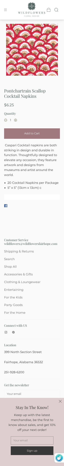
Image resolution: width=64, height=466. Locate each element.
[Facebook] (5, 205)
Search (9, 259)
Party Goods (13, 305)
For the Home (14, 313)
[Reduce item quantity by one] (5, 120)
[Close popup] (60, 401)
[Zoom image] (32, 50)
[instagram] (6, 332)
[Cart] (48, 10)
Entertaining (13, 290)
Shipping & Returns (19, 251)
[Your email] (32, 394)
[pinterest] (13, 332)
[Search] (56, 10)
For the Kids (13, 297)
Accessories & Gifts (18, 274)
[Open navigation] (8, 9)
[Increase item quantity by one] (15, 120)
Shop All (10, 267)
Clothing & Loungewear (22, 282)
